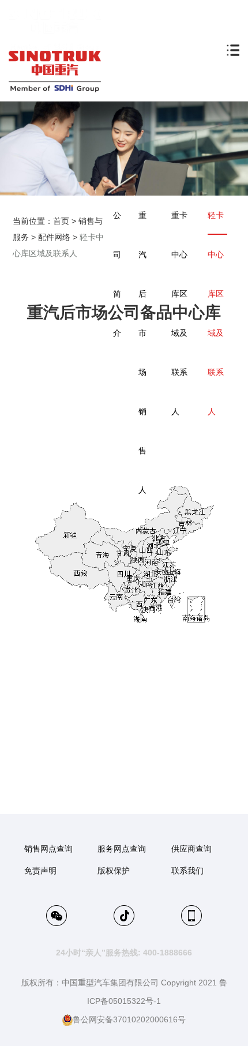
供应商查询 (191, 848)
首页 (61, 221)
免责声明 (40, 870)
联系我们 (187, 870)
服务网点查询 (121, 848)
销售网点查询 (48, 848)
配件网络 (54, 237)
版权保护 (113, 870)
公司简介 (117, 274)
